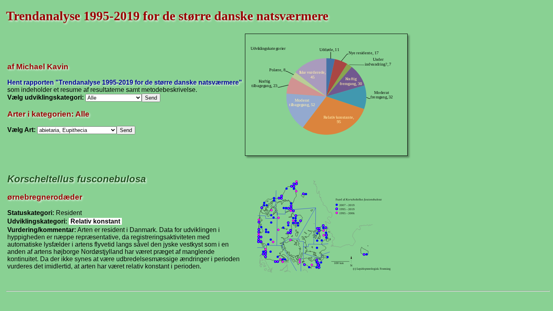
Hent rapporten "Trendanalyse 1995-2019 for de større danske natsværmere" (124, 82)
